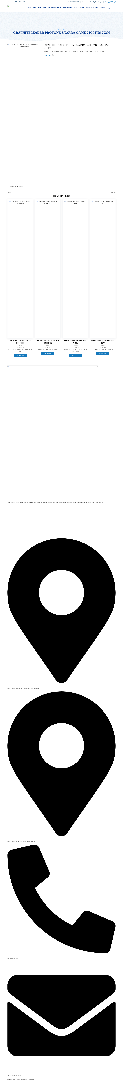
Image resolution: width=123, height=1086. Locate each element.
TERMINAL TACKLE (92, 8)
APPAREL (103, 8)
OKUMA (75, 345)
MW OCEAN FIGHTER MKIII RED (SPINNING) (48, 342)
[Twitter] (12, 2)
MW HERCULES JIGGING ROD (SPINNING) (20, 342)
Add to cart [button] (20, 355)
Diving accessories (54, 8)
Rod (44, 8)
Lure (34, 8)
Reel (39, 8)
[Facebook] (8, 2)
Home (29, 8)
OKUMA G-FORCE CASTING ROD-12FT (103, 342)
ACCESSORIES (67, 8)
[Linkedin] (20, 2)
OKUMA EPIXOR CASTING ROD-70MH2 (75, 342)
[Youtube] (16, 2)
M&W (20, 345)
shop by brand (79, 8)
